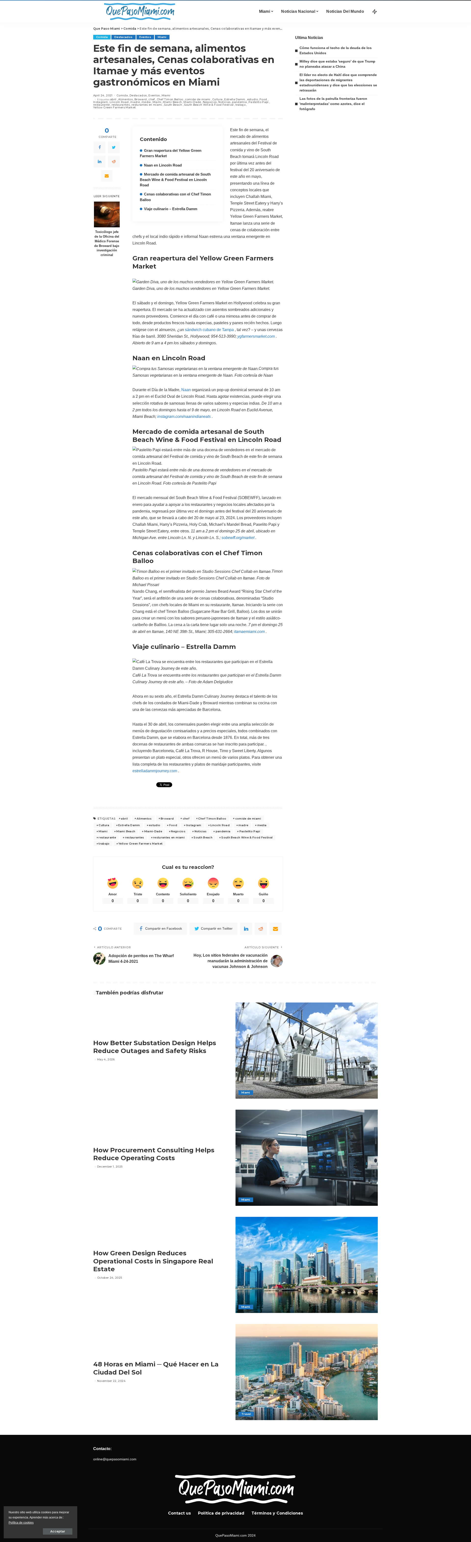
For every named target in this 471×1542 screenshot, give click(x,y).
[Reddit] (114, 161)
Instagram (100, 102)
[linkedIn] (99, 161)
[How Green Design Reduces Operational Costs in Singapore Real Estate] (307, 1265)
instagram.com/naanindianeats (184, 416)
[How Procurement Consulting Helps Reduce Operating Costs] (307, 1158)
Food (263, 99)
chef (151, 99)
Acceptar (57, 1531)
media (146, 102)
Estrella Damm (234, 99)
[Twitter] (114, 147)
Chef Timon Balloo (170, 99)
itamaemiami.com (249, 632)
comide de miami (197, 99)
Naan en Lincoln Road (163, 165)
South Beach (173, 104)
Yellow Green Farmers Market (114, 107)
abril (113, 99)
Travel (246, 1414)
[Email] (107, 176)
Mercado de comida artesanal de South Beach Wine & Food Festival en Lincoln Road (175, 179)
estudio (252, 99)
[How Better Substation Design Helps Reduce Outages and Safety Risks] (307, 1050)
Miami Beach (172, 102)
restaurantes (121, 104)
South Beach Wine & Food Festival (209, 104)
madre (135, 102)
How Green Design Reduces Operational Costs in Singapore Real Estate (153, 1261)
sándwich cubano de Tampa (209, 330)
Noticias (224, 102)
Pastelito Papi (259, 102)
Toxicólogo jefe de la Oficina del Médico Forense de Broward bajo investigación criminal (106, 243)
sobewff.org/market (238, 538)
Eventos (145, 37)
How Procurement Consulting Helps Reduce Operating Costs (153, 1154)
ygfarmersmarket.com (256, 336)
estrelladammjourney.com (154, 771)
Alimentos (125, 99)
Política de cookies (21, 1522)
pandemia (239, 102)
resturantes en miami (146, 104)
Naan (186, 390)
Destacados (123, 37)
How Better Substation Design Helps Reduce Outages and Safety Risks (154, 1047)
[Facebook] (99, 147)
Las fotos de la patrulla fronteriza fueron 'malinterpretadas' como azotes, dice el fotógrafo (333, 104)
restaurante (101, 104)
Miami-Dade (192, 102)
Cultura (217, 99)
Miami (162, 37)
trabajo (241, 104)
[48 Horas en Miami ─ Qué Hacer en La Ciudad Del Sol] (307, 1372)
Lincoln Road (119, 102)
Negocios (210, 102)
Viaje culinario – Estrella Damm (170, 209)
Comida (102, 37)
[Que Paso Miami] (138, 11)
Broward (140, 99)
